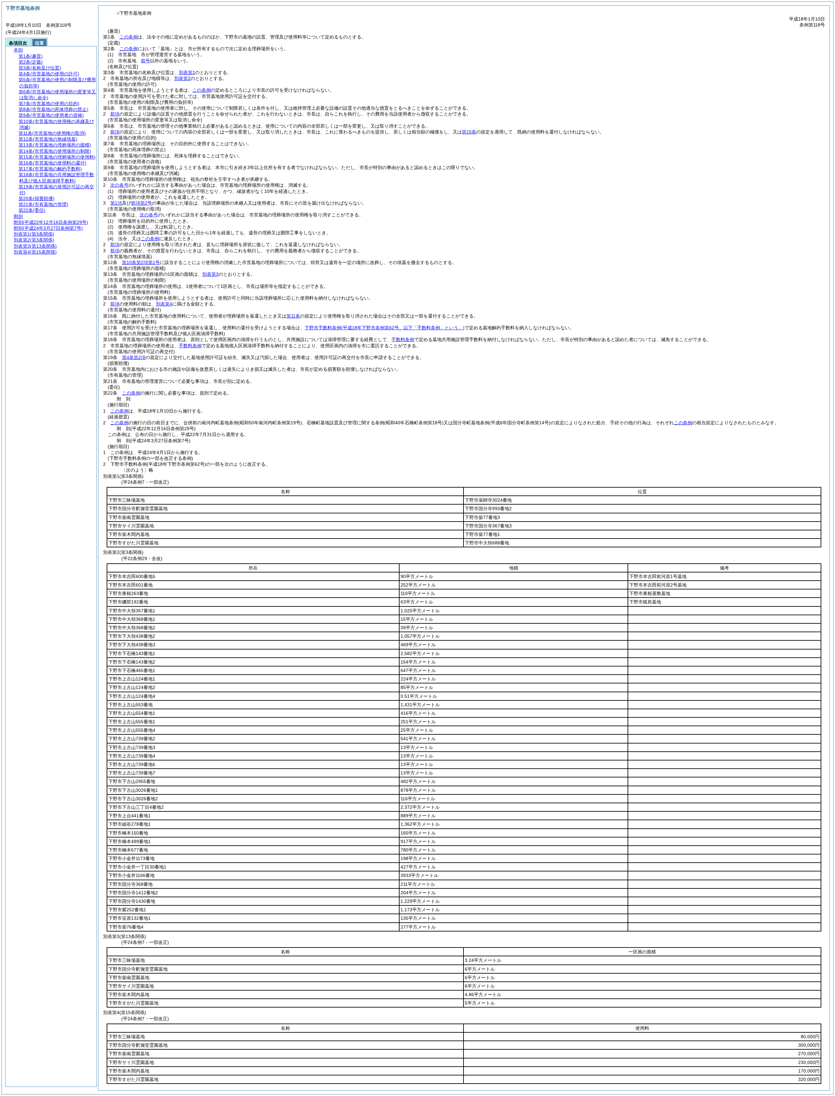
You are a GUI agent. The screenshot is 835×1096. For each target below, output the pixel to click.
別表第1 (187, 72)
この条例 (128, 36)
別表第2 (182, 78)
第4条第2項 (133, 357)
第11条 (293, 316)
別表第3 (210, 274)
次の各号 (119, 185)
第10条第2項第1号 (141, 262)
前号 (145, 60)
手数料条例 (402, 339)
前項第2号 (141, 203)
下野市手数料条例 (384, 327)
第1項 (116, 203)
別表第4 (164, 303)
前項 (114, 114)
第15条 (469, 131)
